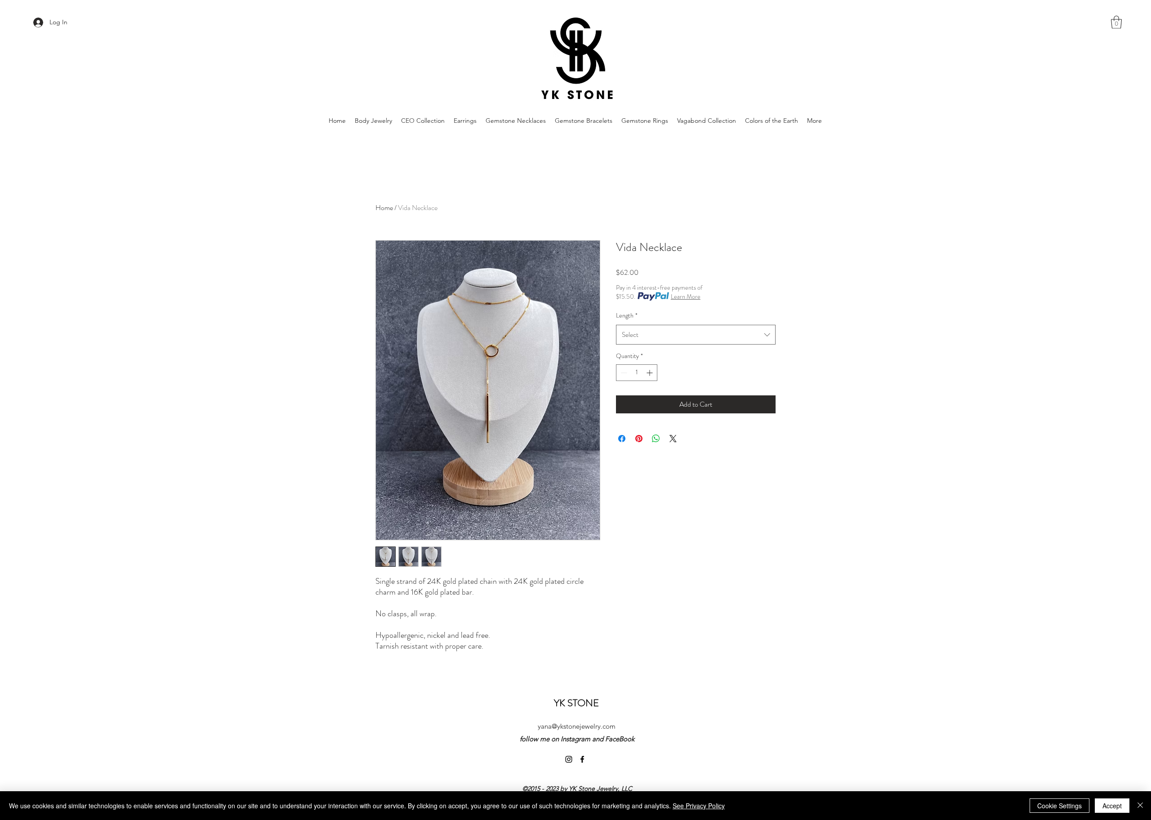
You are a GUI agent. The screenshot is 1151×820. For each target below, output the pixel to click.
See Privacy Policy (699, 805)
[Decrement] (623, 373)
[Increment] (650, 373)
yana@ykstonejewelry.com (577, 726)
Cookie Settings (1059, 805)
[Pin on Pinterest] (638, 438)
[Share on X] (673, 438)
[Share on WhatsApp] (656, 438)
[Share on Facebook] (621, 438)
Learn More (685, 296)
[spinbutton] (637, 373)
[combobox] (696, 335)
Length (627, 315)
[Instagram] (568, 759)
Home (384, 207)
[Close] (1140, 805)
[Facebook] (582, 759)
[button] (1116, 22)
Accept (1112, 805)
